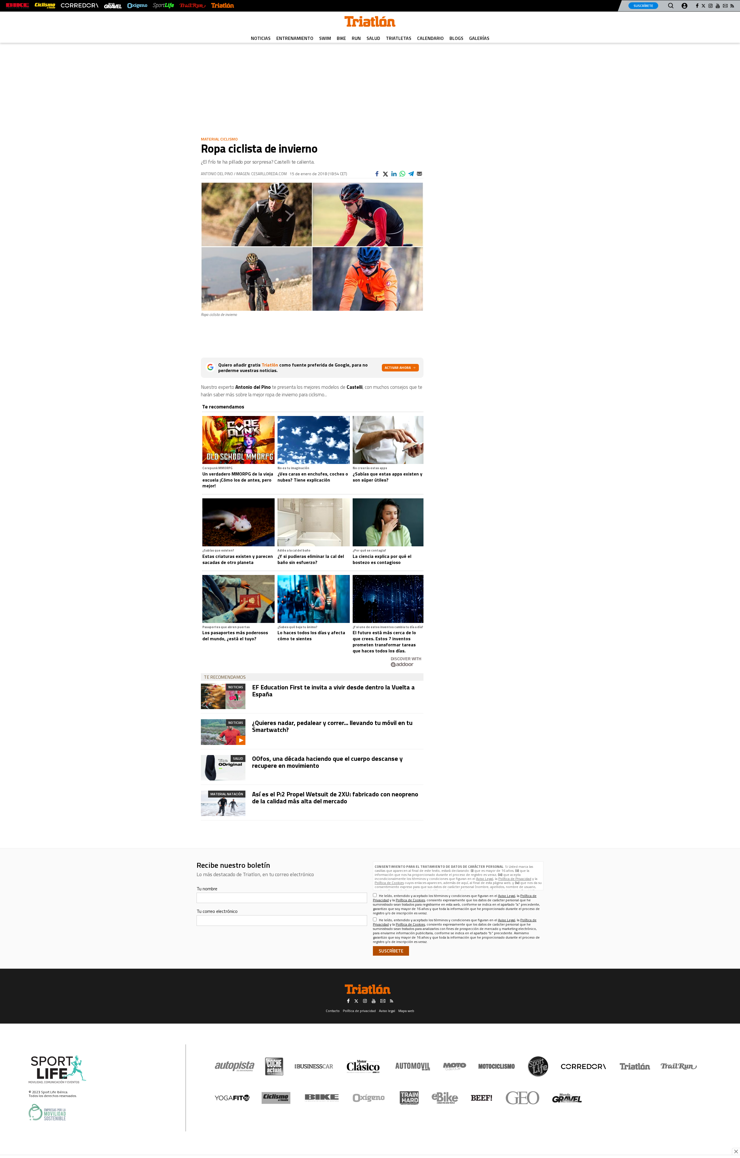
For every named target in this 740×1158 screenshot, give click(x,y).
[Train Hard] (409, 1098)
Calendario (430, 38)
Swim (325, 38)
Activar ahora (398, 367)
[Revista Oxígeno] (137, 5)
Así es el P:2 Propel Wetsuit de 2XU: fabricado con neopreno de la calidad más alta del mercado (335, 797)
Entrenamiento (294, 38)
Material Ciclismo (219, 139)
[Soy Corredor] (79, 5)
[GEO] (523, 1097)
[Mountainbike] (17, 5)
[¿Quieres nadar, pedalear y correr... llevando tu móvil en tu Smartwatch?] (223, 732)
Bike (341, 38)
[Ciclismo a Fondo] (276, 1098)
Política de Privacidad (514, 878)
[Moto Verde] (454, 1066)
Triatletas (398, 38)
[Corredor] (583, 1066)
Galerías (479, 38)
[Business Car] (314, 1066)
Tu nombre (207, 888)
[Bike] (321, 1097)
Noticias (261, 38)
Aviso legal (387, 1010)
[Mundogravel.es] (113, 5)
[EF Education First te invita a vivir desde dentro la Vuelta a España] (223, 696)
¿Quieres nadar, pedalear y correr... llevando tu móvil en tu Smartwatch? (332, 726)
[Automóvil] (412, 1066)
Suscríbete (643, 5)
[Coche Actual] (274, 1066)
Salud (373, 38)
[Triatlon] (370, 22)
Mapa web (406, 1010)
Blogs (456, 38)
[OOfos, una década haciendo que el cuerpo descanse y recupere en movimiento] (223, 767)
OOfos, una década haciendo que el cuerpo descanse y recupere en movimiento (327, 762)
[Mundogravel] (567, 1098)
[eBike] (445, 1097)
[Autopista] (234, 1066)
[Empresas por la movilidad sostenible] (47, 1112)
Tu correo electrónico (217, 911)
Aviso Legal (484, 878)
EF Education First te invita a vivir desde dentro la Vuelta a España (333, 690)
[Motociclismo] (497, 1066)
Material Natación (226, 794)
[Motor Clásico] (363, 1066)
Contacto (333, 1010)
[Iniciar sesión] (684, 6)
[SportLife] (163, 5)
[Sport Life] (538, 1066)
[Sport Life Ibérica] (57, 1069)
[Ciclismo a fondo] (45, 5)
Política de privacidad (359, 1010)
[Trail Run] (192, 5)
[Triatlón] (222, 5)
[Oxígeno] (369, 1097)
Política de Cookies (389, 882)
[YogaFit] (232, 1098)
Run (356, 38)
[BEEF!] (482, 1098)
